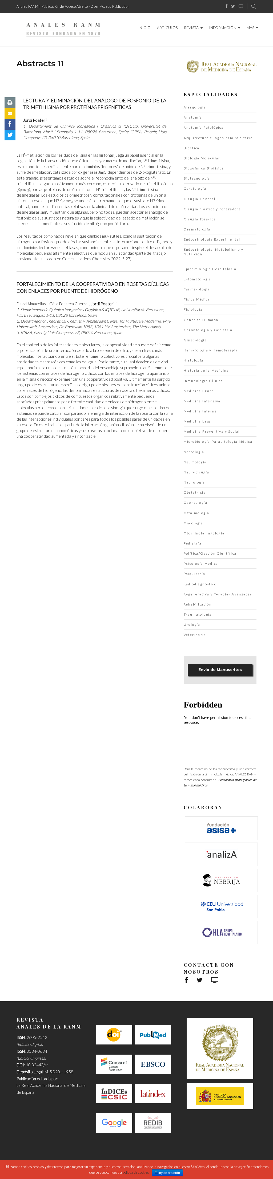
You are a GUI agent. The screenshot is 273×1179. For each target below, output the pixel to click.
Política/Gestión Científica (210, 553)
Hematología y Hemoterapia (211, 350)
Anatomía (193, 117)
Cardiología (195, 188)
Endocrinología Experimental (212, 239)
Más (250, 27)
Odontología (195, 503)
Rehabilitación (198, 604)
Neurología (194, 482)
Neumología (195, 462)
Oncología (193, 523)
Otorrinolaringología (204, 533)
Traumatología (198, 614)
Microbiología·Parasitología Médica (218, 442)
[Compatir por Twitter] (10, 135)
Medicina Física (199, 391)
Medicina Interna (200, 411)
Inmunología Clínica (203, 381)
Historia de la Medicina (206, 370)
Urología (192, 625)
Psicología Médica (201, 564)
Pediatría (193, 543)
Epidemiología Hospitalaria (210, 269)
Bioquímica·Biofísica (204, 168)
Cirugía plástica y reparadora (212, 209)
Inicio (144, 27)
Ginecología (195, 340)
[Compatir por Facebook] (10, 124)
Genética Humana (201, 320)
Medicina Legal (198, 421)
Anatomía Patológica (204, 127)
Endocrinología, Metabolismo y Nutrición (214, 251)
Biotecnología (197, 178)
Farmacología (197, 289)
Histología (194, 360)
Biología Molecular (202, 158)
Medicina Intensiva (202, 401)
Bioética (192, 148)
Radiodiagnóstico (200, 584)
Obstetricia (195, 492)
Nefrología (194, 452)
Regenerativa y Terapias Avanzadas (218, 594)
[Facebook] (226, 6)
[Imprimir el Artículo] (10, 102)
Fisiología (193, 309)
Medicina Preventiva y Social (212, 431)
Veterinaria (195, 635)
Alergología (195, 107)
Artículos (167, 27)
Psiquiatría (194, 574)
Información (222, 27)
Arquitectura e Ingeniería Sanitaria (218, 138)
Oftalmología (197, 513)
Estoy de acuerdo (167, 1173)
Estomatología (197, 279)
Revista (191, 27)
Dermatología (197, 229)
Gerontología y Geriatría (208, 330)
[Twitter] (233, 6)
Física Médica (197, 299)
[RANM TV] (241, 6)
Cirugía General (200, 199)
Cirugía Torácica (200, 219)
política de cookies (136, 1172)
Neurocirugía (197, 472)
